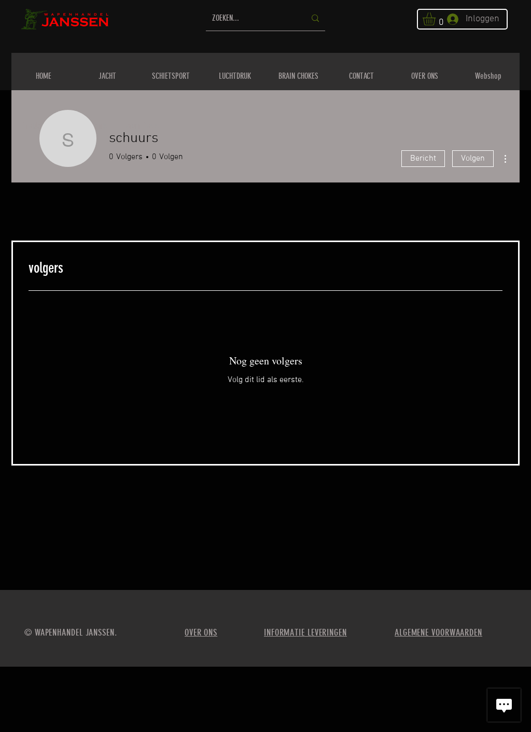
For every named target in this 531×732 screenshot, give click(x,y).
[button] (437, 18)
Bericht (423, 158)
